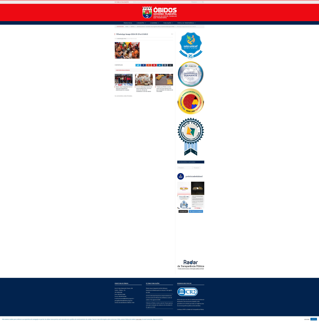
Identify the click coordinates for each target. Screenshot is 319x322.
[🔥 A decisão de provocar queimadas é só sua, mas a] (197, 188)
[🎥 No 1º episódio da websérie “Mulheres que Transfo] (184, 188)
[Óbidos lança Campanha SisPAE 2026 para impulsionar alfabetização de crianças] (124, 79)
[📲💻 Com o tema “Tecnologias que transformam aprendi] (184, 202)
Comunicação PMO (121, 38)
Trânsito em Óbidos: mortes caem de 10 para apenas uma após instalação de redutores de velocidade (164, 89)
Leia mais (138, 319)
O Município (140, 23)
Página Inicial (128, 23)
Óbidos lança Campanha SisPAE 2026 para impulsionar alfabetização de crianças (124, 88)
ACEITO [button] (314, 319)
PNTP (184, 309)
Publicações (167, 23)
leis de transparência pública (184, 305)
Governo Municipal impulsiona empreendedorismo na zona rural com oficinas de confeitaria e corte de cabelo (152, 2)
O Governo (153, 23)
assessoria (188, 301)
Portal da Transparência (185, 23)
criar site (187, 299)
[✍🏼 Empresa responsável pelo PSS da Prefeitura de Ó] (197, 202)
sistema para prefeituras (197, 299)
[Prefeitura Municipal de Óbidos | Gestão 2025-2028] (159, 12)
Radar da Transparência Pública (196, 309)
